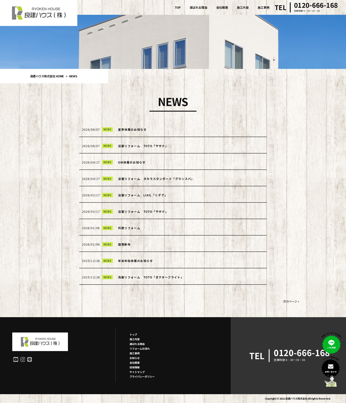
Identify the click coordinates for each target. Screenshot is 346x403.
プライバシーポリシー (142, 376)
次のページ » (291, 301)
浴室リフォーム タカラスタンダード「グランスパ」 (156, 179)
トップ (133, 334)
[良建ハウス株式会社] (39, 13)
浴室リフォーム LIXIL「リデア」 (143, 195)
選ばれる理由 (137, 344)
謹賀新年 (124, 244)
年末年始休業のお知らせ (135, 261)
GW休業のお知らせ (131, 162)
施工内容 (135, 339)
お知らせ (135, 358)
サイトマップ (137, 372)
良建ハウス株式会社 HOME (47, 76)
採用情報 (135, 367)
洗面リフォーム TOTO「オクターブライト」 (151, 277)
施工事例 (135, 353)
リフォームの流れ (140, 348)
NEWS (107, 129)
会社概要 (135, 362)
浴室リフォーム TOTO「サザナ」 (143, 146)
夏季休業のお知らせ (132, 129)
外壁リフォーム (129, 228)
